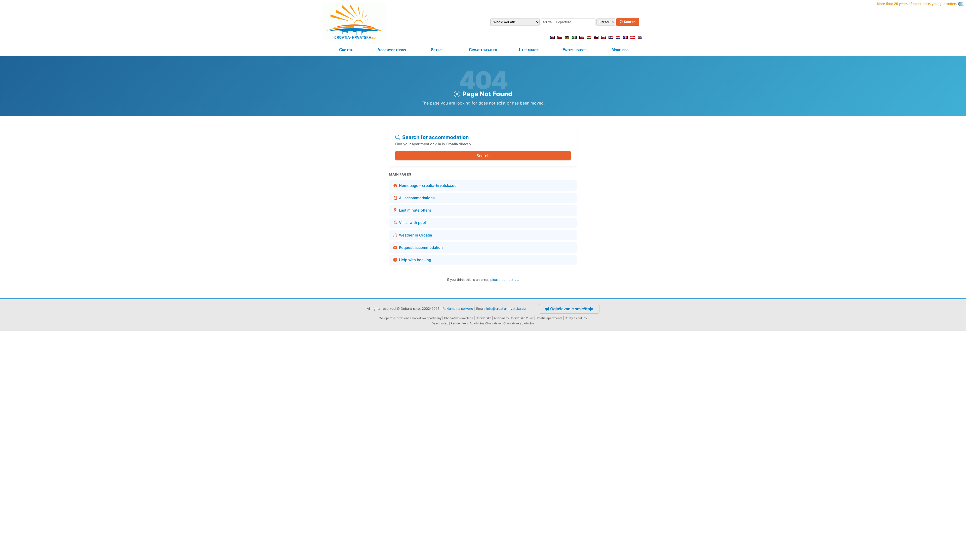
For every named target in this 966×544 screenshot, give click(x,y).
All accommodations (417, 198)
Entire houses (574, 50)
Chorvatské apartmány (519, 323)
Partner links (459, 323)
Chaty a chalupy (576, 318)
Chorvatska (483, 318)
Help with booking (415, 260)
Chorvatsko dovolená (458, 318)
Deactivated (440, 323)
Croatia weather (483, 50)
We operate (387, 318)
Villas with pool (412, 222)
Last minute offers (415, 210)
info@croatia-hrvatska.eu (506, 308)
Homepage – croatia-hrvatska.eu (428, 185)
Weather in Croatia (415, 235)
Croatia (346, 50)
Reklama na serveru (457, 308)
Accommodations (391, 50)
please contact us (504, 280)
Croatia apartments (549, 318)
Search (629, 22)
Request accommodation (421, 247)
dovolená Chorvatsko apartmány (419, 318)
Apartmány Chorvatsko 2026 (513, 318)
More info (620, 50)
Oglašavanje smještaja (571, 308)
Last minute (529, 50)
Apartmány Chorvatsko (485, 323)
